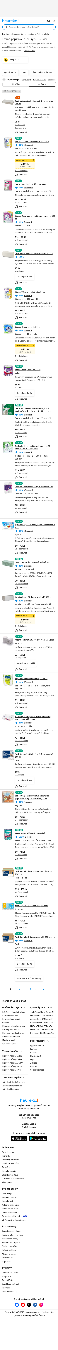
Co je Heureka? (8, 1152)
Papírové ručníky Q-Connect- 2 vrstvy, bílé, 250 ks (34, 102)
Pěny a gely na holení (11, 1019)
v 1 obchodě (20, 124)
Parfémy (33, 1049)
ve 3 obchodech (21, 548)
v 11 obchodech (21, 473)
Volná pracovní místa (10, 1163)
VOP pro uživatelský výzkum (13, 1220)
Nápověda (6, 1261)
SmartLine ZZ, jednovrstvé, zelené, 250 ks (33, 562)
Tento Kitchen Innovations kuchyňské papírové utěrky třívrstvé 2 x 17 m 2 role (33, 410)
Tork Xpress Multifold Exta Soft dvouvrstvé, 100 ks (34, 755)
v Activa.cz (19, 271)
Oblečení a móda (37, 1070)
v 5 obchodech (21, 432)
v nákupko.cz (20, 657)
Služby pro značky (9, 1246)
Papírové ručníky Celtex (12, 1059)
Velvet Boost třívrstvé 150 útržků (30, 833)
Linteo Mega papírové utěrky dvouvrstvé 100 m (35, 217)
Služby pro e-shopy (10, 1238)
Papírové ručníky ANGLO (12, 1063)
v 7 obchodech (21, 854)
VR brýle (5, 1022)
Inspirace (6, 1287)
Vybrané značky (10, 1051)
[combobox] (29, 27)
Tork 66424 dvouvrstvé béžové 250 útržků (34, 253)
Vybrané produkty (39, 1007)
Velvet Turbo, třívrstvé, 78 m (27, 369)
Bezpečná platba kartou (12, 1216)
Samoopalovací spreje (11, 1036)
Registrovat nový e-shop (12, 1235)
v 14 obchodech (21, 820)
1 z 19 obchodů (21, 356)
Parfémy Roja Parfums (11, 1029)
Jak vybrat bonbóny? (11, 1089)
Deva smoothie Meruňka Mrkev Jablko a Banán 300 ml (43, 1033)
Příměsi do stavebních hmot (14, 1012)
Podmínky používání (10, 1159)
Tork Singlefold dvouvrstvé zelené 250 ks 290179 (29, 882)
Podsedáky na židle (10, 1015)
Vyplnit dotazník (29, 1127)
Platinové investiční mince (13, 1033)
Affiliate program (9, 1254)
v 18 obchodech (21, 313)
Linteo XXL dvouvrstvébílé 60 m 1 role (32, 141)
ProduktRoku (7, 1280)
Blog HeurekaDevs (10, 1175)
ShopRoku (6, 1276)
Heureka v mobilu (9, 1197)
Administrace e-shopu (11, 1231)
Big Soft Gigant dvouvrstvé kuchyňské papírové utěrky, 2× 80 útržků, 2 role (32, 797)
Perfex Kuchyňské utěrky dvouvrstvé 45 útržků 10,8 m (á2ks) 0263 (32, 447)
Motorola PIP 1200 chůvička (41, 1015)
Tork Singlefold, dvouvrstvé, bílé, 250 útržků (35, 937)
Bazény (33, 1052)
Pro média (6, 1167)
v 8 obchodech (21, 202)
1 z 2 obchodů (21, 626)
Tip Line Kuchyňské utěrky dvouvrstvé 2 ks (34, 486)
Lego (32, 1059)
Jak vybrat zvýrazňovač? (12, 1086)
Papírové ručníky (43, 34)
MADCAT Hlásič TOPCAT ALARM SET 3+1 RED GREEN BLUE (43, 1026)
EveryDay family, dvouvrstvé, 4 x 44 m (31, 905)
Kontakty (6, 1156)
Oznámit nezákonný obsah (13, 1178)
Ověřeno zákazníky (10, 1272)
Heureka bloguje (9, 1171)
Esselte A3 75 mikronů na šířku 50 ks (43, 1029)
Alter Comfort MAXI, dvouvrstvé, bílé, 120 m (34, 640)
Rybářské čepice (9, 1043)
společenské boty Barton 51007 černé (43, 1012)
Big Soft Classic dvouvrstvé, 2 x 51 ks (31, 678)
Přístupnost (7, 1182)
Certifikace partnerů (10, 1284)
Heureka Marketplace (11, 1242)
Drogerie (15, 34)
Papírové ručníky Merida (12, 1066)
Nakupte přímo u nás (10, 1205)
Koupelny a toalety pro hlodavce (15, 1026)
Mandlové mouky (9, 1040)
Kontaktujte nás (29, 1117)
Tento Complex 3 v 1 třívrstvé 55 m (30, 184)
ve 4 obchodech (21, 740)
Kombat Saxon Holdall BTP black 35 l (43, 1022)
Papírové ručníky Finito (11, 1070)
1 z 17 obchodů (21, 170)
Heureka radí (7, 1201)
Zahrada (33, 1063)
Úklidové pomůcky (28, 34)
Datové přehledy (9, 1250)
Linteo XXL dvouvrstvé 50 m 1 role (30, 292)
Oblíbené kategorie (12, 1007)
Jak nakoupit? (7, 1193)
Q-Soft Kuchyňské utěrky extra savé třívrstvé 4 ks (35, 526)
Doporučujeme (37, 1041)
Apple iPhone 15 (37, 1045)
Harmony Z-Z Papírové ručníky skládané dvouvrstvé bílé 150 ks (32, 718)
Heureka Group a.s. (33, 1312)
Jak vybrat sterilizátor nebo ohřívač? (15, 1082)
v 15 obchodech (21, 240)
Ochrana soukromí (9, 1212)
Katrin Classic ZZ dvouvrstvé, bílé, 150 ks (33, 597)
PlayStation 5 (35, 1056)
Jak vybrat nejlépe (11, 1077)
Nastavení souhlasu (10, 1208)
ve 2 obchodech (21, 583)
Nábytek (33, 1066)
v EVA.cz (18, 387)
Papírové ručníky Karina (12, 1056)
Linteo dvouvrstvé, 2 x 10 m (27, 327)
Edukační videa (8, 1257)
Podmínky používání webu (34, 1315)
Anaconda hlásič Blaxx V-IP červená (43, 1019)
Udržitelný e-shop (9, 1291)
